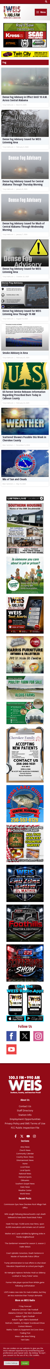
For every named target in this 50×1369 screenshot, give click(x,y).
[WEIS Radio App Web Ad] (25, 1002)
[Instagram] (34, 1136)
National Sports (25, 1177)
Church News (25, 1150)
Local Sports (25, 1170)
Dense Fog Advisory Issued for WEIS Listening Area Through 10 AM (22, 312)
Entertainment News (25, 1160)
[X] (21, 1136)
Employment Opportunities (25, 1119)
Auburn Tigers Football (25, 1316)
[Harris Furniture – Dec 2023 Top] (25, 654)
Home (25, 1163)
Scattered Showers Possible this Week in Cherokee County (24, 438)
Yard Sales (25, 1339)
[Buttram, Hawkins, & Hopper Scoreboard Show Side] (25, 963)
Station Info (25, 1114)
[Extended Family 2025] (25, 575)
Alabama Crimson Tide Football (25, 1309)
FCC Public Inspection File (25, 1127)
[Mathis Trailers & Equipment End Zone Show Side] (25, 883)
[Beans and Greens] (25, 843)
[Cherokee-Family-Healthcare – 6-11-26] (25, 754)
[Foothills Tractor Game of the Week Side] (25, 923)
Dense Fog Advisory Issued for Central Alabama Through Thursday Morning (23, 182)
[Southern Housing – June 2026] (25, 528)
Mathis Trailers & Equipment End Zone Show (25, 1329)
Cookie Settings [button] (11, 1363)
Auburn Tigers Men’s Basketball (25, 1319)
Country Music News (25, 1157)
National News (25, 1173)
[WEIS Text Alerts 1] (25, 614)
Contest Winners (25, 1326)
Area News (25, 1147)
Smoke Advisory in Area (15, 353)
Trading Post (25, 1333)
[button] (46, 1)
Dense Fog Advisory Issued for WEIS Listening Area (22, 140)
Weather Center (25, 1190)
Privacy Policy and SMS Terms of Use (25, 1123)
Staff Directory (25, 1110)
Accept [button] (25, 1363)
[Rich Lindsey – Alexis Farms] (25, 700)
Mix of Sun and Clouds (15, 479)
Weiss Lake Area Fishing (25, 1336)
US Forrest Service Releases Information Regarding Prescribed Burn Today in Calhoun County (24, 395)
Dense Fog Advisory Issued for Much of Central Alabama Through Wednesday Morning (24, 226)
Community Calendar (25, 1153)
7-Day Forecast (25, 1306)
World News (25, 1193)
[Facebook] (15, 1136)
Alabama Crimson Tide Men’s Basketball (25, 1313)
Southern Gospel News (25, 1183)
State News (25, 1187)
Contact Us (25, 1106)
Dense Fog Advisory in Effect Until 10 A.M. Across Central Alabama (25, 98)
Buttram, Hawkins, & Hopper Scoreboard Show (25, 1323)
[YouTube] (28, 1136)
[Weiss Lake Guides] (25, 803)
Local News (25, 1167)
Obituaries (25, 1180)
